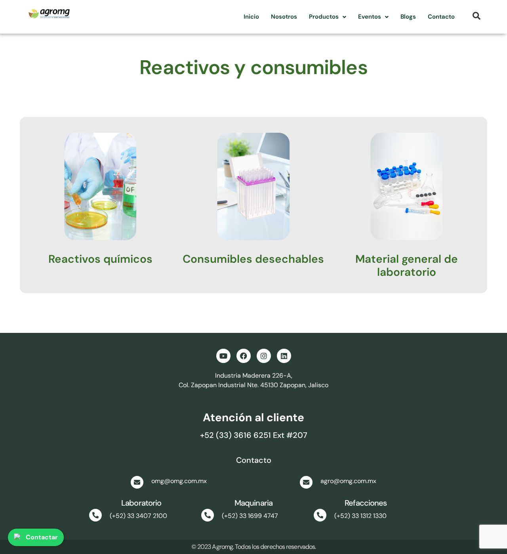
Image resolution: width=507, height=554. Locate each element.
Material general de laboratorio (406, 266)
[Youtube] (223, 356)
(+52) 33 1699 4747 (250, 516)
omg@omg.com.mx (179, 481)
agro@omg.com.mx (348, 481)
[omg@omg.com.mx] (137, 482)
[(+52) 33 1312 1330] (320, 515)
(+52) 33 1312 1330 (360, 516)
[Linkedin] (284, 356)
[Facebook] (243, 356)
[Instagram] (264, 356)
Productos (324, 17)
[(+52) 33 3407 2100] (95, 515)
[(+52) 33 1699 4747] (207, 515)
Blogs (408, 17)
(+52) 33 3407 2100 (138, 516)
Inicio (251, 17)
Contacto (441, 17)
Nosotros (284, 17)
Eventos (369, 17)
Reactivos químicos (100, 259)
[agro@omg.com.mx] (306, 482)
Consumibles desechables (253, 259)
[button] (327, 17)
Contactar (42, 537)
